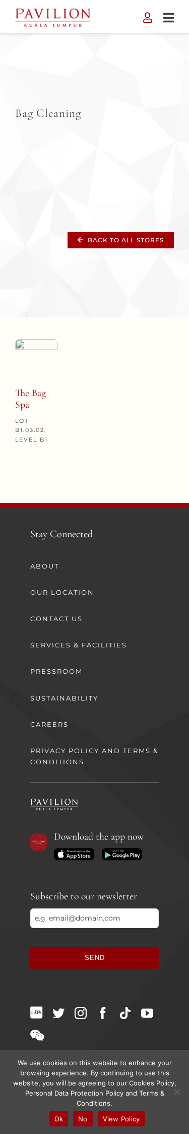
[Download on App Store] (74, 851)
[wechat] (37, 1035)
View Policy (121, 1119)
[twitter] (58, 1013)
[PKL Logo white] (54, 801)
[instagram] (81, 1013)
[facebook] (103, 1013)
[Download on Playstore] (122, 851)
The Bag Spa (30, 399)
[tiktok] (125, 1013)
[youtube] (147, 1013)
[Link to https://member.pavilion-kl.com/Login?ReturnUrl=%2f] (147, 18)
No (83, 1119)
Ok (59, 1119)
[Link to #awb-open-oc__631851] (168, 18)
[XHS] (36, 1013)
